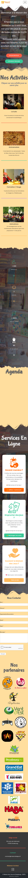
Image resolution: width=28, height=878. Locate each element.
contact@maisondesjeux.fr (13, 856)
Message (2, 632)
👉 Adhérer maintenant (14, 490)
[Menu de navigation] (25, 2)
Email (2, 620)
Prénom (2, 608)
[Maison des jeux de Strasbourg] (5, 2)
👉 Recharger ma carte (14, 535)
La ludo (14, 112)
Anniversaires (14, 147)
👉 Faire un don (14, 580)
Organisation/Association (7, 614)
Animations (14, 224)
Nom (1, 602)
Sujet (1, 626)
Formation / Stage (14, 187)
